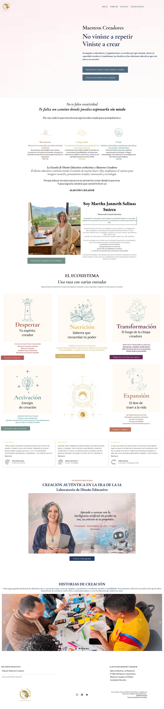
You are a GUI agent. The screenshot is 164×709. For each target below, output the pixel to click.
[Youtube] (86, 694)
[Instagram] (77, 694)
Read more (8, 456)
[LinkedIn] (82, 694)
